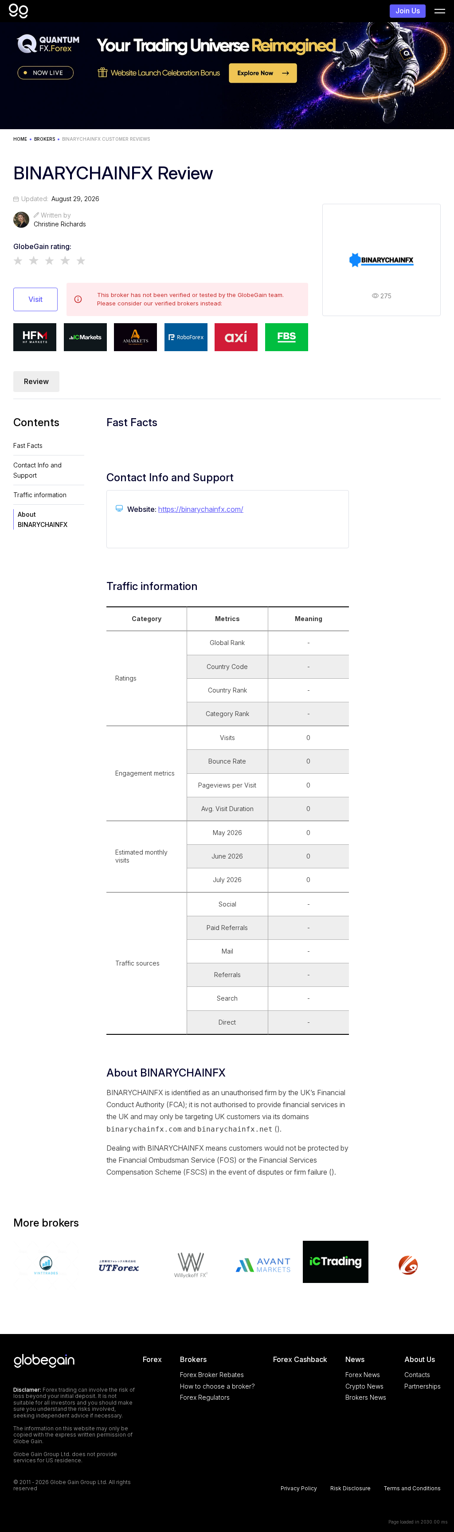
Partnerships (422, 1386)
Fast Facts (28, 445)
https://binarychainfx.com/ (200, 509)
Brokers (193, 1359)
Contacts (417, 1374)
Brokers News (365, 1397)
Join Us (407, 10)
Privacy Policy (299, 1488)
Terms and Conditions (412, 1488)
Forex (152, 1359)
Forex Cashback (300, 1359)
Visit (35, 299)
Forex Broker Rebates (212, 1374)
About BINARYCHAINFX (42, 519)
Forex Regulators (205, 1397)
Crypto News (364, 1386)
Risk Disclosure (350, 1488)
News (354, 1359)
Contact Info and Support (37, 470)
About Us (419, 1359)
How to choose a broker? (217, 1386)
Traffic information (40, 495)
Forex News (362, 1374)
